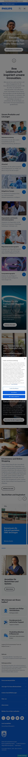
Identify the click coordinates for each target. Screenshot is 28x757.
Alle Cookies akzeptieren (14, 396)
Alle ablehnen (14, 392)
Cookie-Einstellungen (14, 388)
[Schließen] (24, 358)
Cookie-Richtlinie (14, 384)
